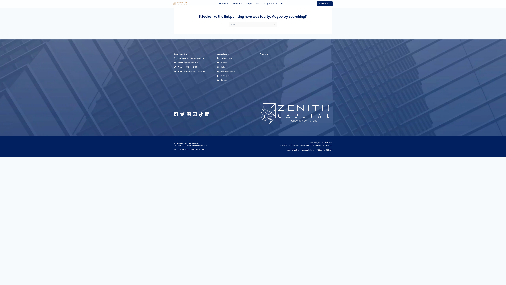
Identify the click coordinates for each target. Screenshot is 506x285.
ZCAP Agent (225, 76)
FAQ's (223, 67)
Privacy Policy (226, 58)
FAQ (282, 3)
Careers (224, 80)
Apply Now (325, 3)
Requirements (252, 3)
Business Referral (228, 71)
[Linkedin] (207, 114)
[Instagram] (188, 114)
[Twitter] (182, 114)
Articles (224, 62)
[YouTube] (195, 114)
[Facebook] (176, 114)
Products (223, 3)
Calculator (237, 3)
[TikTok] (201, 114)
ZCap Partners (270, 3)
